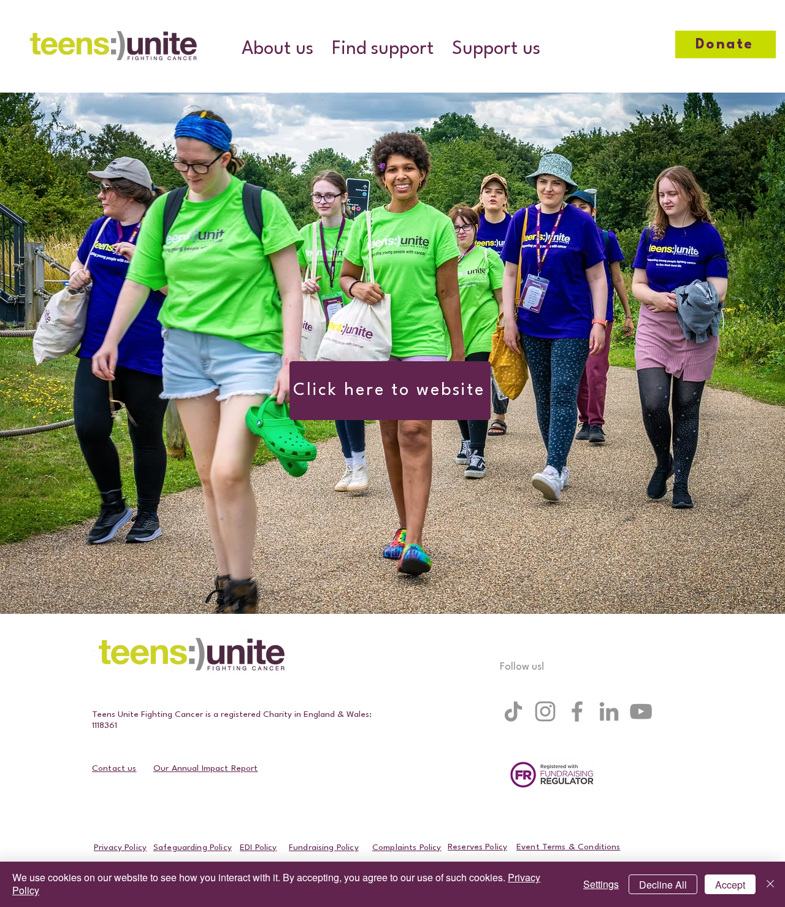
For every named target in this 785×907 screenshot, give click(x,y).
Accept (730, 885)
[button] (277, 49)
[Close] (770, 884)
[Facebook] (577, 711)
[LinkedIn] (608, 711)
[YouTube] (640, 711)
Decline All (663, 885)
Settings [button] (601, 884)
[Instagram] (545, 711)
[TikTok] (513, 711)
